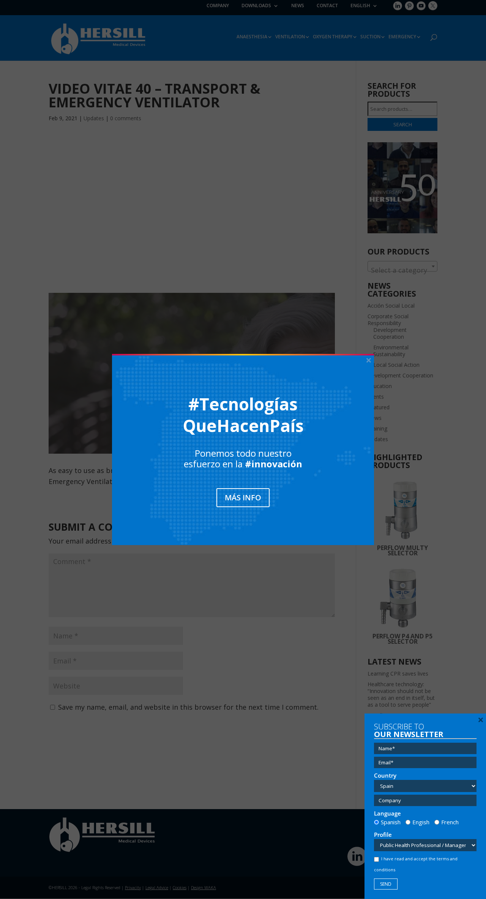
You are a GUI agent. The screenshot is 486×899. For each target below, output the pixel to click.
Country (385, 775)
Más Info (243, 497)
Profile (383, 835)
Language (387, 813)
